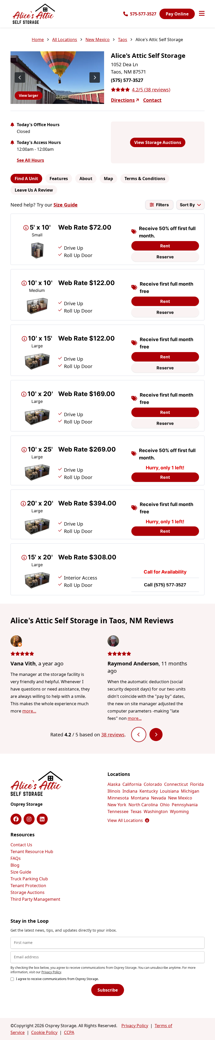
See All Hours (30, 160)
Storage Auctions (27, 892)
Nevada (158, 798)
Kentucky (148, 791)
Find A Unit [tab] (26, 178)
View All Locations (128, 820)
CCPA (69, 1032)
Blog (14, 865)
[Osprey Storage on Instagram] (29, 819)
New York (117, 805)
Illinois (114, 791)
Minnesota (118, 798)
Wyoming (179, 811)
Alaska (114, 784)
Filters (162, 204)
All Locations (64, 39)
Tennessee (118, 811)
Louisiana (169, 791)
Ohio (165, 805)
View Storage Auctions (157, 142)
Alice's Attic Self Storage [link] (159, 39)
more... (29, 711)
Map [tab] (108, 178)
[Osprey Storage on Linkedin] (42, 819)
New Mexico (97, 39)
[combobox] (190, 204)
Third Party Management (35, 899)
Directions (123, 100)
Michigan (190, 791)
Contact (152, 100)
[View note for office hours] (12, 125)
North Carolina (143, 805)
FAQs (15, 858)
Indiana (129, 791)
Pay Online (177, 14)
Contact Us (21, 845)
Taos (122, 39)
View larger (28, 95)
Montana (140, 798)
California (132, 784)
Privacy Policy (51, 972)
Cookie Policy (44, 1032)
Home (38, 39)
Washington (156, 811)
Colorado (153, 784)
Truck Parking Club (29, 879)
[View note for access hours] (12, 142)
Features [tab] (59, 178)
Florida (197, 784)
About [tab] (85, 178)
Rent (165, 245)
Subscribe (108, 990)
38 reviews (113, 734)
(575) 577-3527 (170, 584)
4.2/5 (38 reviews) (151, 89)
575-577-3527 (143, 14)
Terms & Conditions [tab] (145, 178)
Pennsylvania (185, 805)
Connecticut (176, 784)
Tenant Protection (28, 885)
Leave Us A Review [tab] (34, 190)
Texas (136, 811)
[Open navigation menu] (202, 14)
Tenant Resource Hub (31, 851)
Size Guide (65, 205)
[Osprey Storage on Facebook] (16, 819)
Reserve (165, 256)
